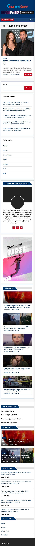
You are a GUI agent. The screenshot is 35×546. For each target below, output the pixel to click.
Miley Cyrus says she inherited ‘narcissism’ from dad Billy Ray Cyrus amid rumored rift (16, 123)
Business (5, 58)
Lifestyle (5, 164)
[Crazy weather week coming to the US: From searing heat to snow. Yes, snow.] (17, 297)
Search (5, 84)
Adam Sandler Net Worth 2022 (17, 61)
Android (5, 146)
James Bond (5, 74)
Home (3, 523)
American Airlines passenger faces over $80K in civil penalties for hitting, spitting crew (16, 110)
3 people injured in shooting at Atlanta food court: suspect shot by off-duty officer (17, 129)
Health (5, 159)
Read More (28, 74)
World (4, 173)
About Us (4, 527)
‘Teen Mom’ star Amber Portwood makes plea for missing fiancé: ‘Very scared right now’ (17, 116)
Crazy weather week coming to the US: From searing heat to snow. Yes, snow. (15, 103)
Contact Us (4, 535)
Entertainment (7, 155)
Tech (4, 169)
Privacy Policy (5, 531)
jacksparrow (7, 309)
